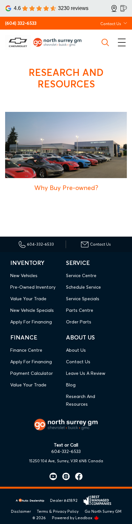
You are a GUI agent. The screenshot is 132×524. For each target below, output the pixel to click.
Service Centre (81, 275)
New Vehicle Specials (32, 310)
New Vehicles (23, 275)
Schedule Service (83, 287)
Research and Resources (80, 400)
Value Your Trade (28, 299)
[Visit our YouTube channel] (53, 476)
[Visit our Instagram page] (63, 476)
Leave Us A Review (85, 373)
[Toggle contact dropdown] (125, 23)
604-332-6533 (66, 451)
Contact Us (78, 362)
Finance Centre (26, 350)
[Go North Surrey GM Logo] (60, 42)
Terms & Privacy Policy (57, 511)
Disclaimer (21, 511)
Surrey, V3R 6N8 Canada (80, 460)
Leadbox (84, 517)
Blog (71, 385)
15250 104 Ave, (42, 460)
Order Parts (78, 322)
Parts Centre (79, 310)
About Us (76, 350)
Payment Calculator (31, 373)
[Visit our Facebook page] (76, 476)
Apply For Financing (31, 322)
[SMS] (123, 8)
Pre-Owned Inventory (32, 287)
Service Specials (82, 299)
